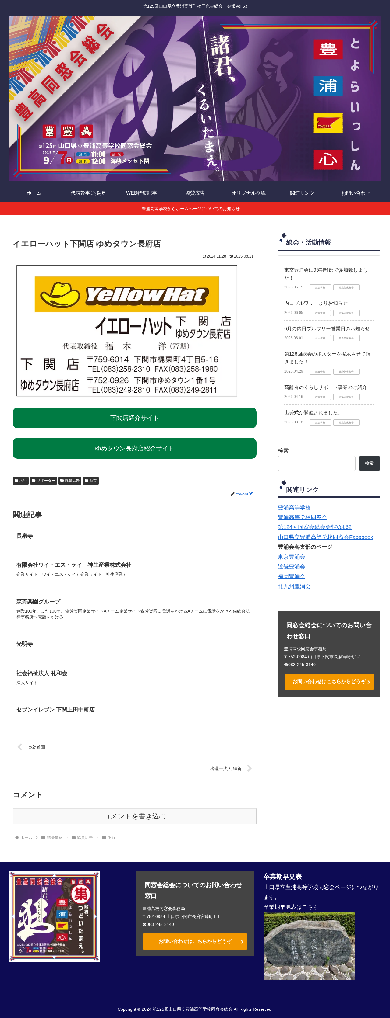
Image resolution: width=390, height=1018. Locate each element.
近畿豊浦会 (291, 567)
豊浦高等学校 (294, 508)
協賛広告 (72, 480)
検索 (283, 451)
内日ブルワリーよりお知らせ (316, 303)
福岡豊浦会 (291, 576)
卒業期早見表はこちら (291, 907)
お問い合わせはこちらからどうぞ (329, 681)
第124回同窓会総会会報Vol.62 (315, 527)
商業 (93, 480)
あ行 (23, 480)
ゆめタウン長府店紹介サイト (134, 448)
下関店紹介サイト (134, 418)
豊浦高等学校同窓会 (302, 517)
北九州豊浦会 (294, 586)
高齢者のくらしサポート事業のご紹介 (325, 387)
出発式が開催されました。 (313, 412)
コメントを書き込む (135, 816)
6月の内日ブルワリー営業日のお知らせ (327, 328)
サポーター (46, 480)
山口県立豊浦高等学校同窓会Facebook (325, 537)
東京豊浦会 (291, 557)
